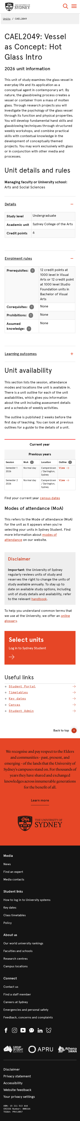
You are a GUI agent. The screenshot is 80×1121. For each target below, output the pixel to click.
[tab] (40, 204)
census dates (50, 498)
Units (6, 18)
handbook (39, 599)
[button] (65, 7)
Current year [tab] (40, 444)
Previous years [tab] (40, 454)
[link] (40, 864)
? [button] (32, 270)
